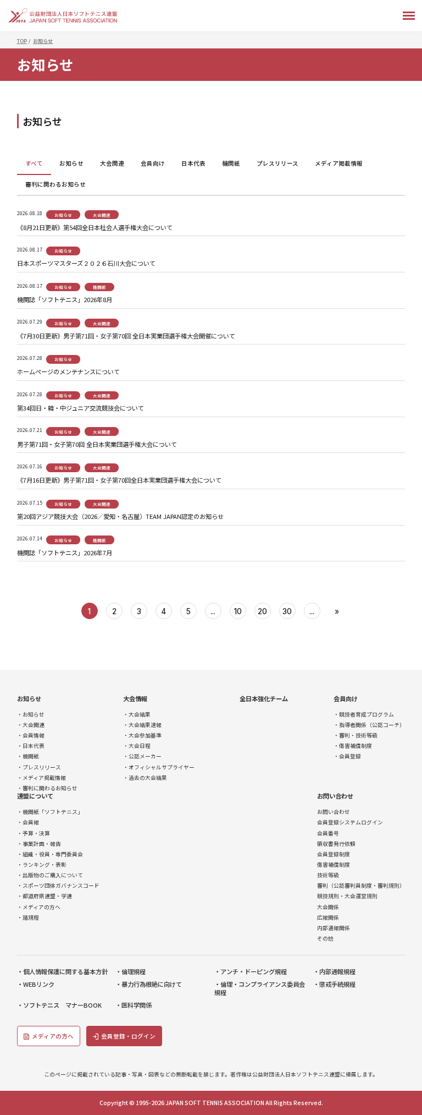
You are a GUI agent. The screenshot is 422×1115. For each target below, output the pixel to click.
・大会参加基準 (142, 735)
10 (238, 611)
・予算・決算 (33, 833)
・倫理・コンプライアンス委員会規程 (259, 988)
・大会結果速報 (142, 725)
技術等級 (328, 875)
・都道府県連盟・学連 (44, 896)
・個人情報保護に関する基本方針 (62, 972)
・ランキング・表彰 (41, 864)
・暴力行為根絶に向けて (148, 984)
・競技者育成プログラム (364, 714)
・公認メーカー (142, 756)
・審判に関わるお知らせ (47, 788)
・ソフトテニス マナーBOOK (59, 1005)
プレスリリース (277, 163)
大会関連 (112, 163)
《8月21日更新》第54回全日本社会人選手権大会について (95, 227)
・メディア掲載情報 (41, 777)
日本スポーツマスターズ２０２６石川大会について (86, 263)
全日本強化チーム (264, 699)
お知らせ (71, 163)
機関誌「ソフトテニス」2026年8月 (64, 300)
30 (287, 611)
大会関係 (328, 907)
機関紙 (231, 163)
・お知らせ (31, 714)
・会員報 (28, 822)
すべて (34, 163)
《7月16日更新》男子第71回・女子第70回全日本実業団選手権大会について (119, 480)
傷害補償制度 (333, 864)
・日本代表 (31, 746)
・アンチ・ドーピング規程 (250, 972)
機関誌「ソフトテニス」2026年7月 (64, 553)
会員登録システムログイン (350, 822)
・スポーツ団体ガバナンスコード (58, 885)
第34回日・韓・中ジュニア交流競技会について (80, 408)
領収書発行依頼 (336, 844)
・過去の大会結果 (145, 777)
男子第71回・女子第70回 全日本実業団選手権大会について (97, 444)
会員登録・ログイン (128, 1036)
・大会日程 (137, 746)
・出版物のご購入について (50, 875)
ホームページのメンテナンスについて (68, 372)
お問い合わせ (335, 796)
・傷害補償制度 (353, 746)
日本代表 (193, 163)
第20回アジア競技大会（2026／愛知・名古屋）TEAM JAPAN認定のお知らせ (120, 516)
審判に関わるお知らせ (55, 184)
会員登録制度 (333, 854)
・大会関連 (31, 725)
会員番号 (328, 833)
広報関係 (328, 917)
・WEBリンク (35, 984)
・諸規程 (28, 917)
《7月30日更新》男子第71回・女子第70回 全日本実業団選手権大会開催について (126, 336)
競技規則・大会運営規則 (347, 896)
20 (262, 611)
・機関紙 (28, 756)
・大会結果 (137, 714)
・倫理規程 (130, 972)
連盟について (35, 796)
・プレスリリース (39, 767)
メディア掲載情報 (339, 163)
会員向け (153, 163)
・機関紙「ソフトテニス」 (50, 812)
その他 (325, 938)
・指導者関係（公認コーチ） (369, 725)
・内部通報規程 (334, 972)
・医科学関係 (133, 1005)
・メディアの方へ (38, 907)
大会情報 (135, 699)
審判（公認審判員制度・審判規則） (361, 885)
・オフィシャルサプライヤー (159, 767)
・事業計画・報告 (39, 844)
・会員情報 (31, 735)
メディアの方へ (53, 1036)
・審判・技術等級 (355, 735)
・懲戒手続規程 (334, 984)
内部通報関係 (333, 928)
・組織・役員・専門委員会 (50, 854)
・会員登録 (347, 756)
